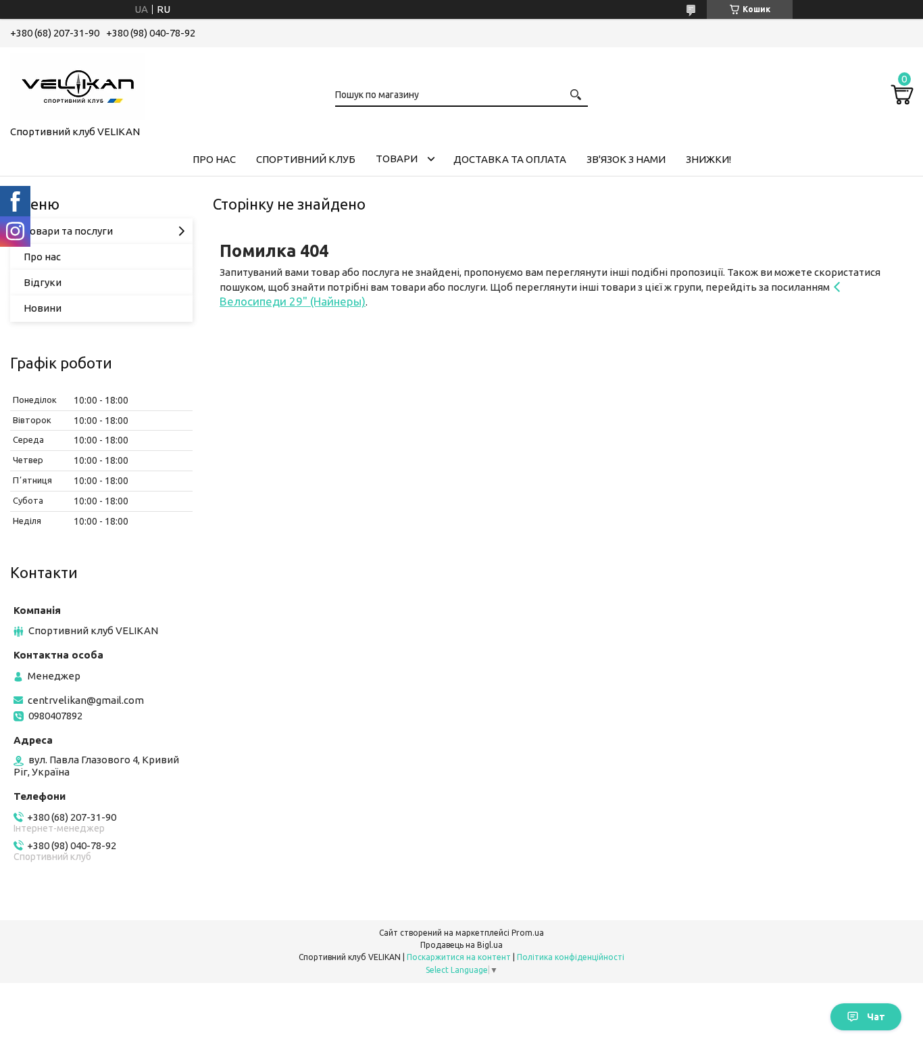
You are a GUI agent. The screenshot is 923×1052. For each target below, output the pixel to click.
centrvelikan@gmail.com (86, 700)
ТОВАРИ (397, 158)
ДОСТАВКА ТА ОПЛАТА (509, 159)
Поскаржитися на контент (459, 957)
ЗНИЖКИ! (708, 159)
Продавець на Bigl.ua (461, 944)
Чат (876, 1016)
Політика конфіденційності (570, 957)
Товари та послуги (68, 231)
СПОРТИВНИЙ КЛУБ (305, 159)
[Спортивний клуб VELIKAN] (77, 83)
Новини (42, 308)
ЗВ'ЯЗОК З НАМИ (626, 159)
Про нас (42, 256)
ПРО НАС (214, 159)
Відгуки (42, 282)
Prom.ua (528, 932)
